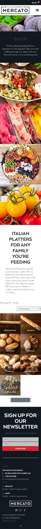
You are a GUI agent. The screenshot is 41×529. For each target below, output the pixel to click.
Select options (10, 346)
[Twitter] (16, 510)
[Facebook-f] (24, 510)
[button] (37, 10)
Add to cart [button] (9, 326)
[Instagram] (20, 510)
